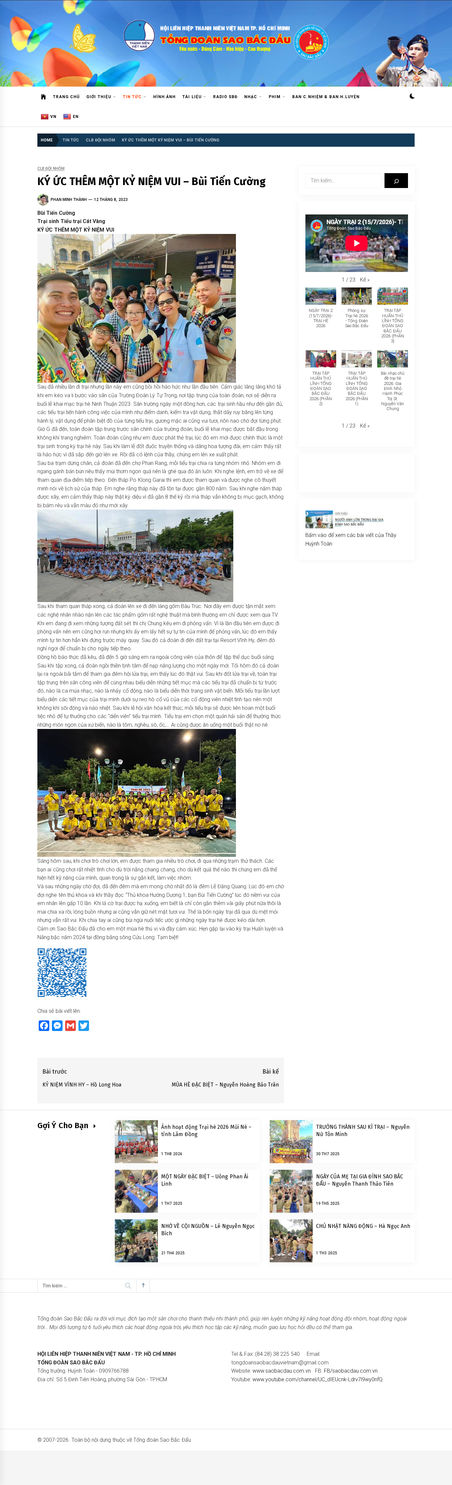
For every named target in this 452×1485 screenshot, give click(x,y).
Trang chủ (66, 97)
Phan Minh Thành (69, 199)
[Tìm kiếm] (396, 180)
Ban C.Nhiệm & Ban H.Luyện (326, 97)
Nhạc (250, 97)
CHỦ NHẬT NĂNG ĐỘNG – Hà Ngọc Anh (363, 1226)
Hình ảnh (164, 97)
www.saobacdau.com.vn (281, 1371)
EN (76, 116)
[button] (412, 97)
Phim (275, 97)
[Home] (43, 97)
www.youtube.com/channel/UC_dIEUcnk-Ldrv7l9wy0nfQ (317, 1379)
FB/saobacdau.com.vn (351, 1371)
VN (53, 116)
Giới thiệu (98, 97)
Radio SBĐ (225, 97)
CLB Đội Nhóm (51, 169)
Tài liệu (191, 97)
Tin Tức (132, 97)
